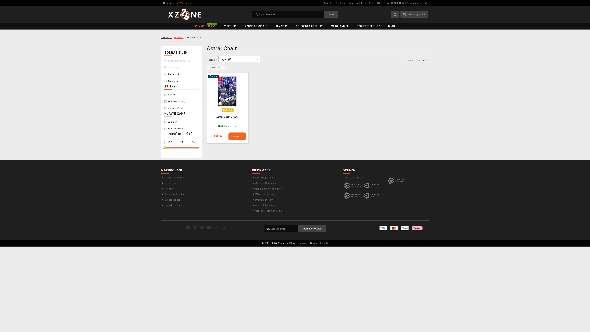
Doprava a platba (174, 177)
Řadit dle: (212, 60)
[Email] (187, 227)
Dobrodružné (177, 128)
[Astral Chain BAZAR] (227, 91)
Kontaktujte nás (264, 177)
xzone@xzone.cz (179, 3)
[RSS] (224, 227)
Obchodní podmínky (266, 205)
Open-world (176, 101)
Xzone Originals (256, 26)
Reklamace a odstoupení (269, 189)
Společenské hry (368, 26)
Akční (173, 122)
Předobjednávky (179, 60)
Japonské (175, 108)
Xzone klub (171, 183)
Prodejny (340, 3)
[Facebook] (195, 227)
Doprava (353, 3)
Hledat (331, 14)
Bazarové (175, 74)
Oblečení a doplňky (309, 26)
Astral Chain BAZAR (227, 116)
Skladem (173, 81)
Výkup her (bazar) (417, 3)
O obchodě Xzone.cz (266, 183)
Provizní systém (264, 200)
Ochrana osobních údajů (268, 211)
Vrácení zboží (172, 200)
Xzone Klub (367, 3)
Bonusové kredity (174, 194)
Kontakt (328, 3)
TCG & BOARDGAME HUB (390, 3)
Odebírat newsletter (312, 228)
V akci (173, 67)
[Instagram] (216, 227)
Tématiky (282, 26)
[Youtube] (209, 227)
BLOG (391, 26)
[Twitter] (202, 227)
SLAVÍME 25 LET (355, 177)
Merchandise (340, 26)
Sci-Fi (173, 94)
